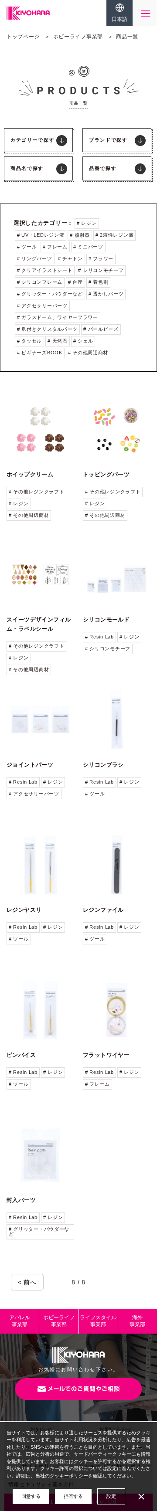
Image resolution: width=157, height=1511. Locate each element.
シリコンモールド (106, 619)
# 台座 (75, 282)
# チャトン (70, 258)
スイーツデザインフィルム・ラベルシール (39, 624)
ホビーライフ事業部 (78, 37)
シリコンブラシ (103, 764)
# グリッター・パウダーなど (50, 293)
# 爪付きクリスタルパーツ (47, 329)
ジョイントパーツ (30, 764)
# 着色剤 (99, 282)
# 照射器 (80, 235)
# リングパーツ (34, 258)
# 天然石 (58, 340)
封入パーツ (21, 1200)
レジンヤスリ (24, 910)
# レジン (87, 223)
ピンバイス (21, 1055)
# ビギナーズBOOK (39, 352)
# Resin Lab (99, 636)
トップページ (23, 37)
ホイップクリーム (30, 474)
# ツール (27, 246)
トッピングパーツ (106, 474)
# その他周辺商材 (88, 352)
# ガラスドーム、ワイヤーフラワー (57, 317)
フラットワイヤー (106, 1055)
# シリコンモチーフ (100, 270)
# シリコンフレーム (39, 282)
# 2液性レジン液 (114, 235)
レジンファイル (103, 910)
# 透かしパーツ (106, 293)
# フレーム (55, 246)
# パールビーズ (101, 329)
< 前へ (27, 1282)
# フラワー (101, 258)
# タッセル (29, 340)
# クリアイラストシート (44, 270)
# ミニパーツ (88, 246)
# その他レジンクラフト (36, 491)
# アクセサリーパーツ (42, 305)
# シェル (83, 340)
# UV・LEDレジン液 (40, 235)
